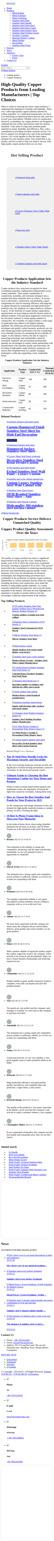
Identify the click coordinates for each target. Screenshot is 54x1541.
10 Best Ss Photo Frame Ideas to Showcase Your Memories (25, 817)
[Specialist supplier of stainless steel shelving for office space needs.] (25, 681)
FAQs (14, 58)
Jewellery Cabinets (20, 35)
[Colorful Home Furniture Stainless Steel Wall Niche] (29, 670)
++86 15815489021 (15, 1438)
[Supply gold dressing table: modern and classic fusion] (27, 702)
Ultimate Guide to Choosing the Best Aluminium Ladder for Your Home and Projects (29, 778)
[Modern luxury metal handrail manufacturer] (25, 691)
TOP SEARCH (20, 1374)
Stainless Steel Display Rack (24, 30)
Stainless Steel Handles (19, 1172)
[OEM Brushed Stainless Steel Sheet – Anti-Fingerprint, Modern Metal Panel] (20, 490)
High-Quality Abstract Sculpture (23, 1164)
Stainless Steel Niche (21, 45)
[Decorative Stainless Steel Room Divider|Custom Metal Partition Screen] (23, 456)
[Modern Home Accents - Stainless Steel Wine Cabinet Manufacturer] (28, 657)
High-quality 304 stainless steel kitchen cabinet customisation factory (25, 508)
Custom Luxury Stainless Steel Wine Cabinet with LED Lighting (24, 485)
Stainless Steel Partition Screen (25, 33)
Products (10, 10)
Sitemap (47, 1371)
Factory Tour (18, 55)
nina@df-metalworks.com (18, 1417)
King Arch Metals (16, 1155)
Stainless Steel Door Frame (24, 28)
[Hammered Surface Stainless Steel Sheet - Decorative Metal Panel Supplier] (21, 445)
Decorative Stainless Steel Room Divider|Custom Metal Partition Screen (25, 462)
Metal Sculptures (19, 18)
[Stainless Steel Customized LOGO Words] (29, 624)
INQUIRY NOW (8, 1355)
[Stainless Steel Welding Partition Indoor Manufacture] (29, 715)
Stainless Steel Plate (20, 20)
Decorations (17, 43)
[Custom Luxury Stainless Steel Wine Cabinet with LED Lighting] (25, 479)
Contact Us (11, 60)
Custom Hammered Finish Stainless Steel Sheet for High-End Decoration (25, 430)
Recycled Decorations (18, 1157)
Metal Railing (18, 13)
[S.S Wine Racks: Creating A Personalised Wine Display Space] (29, 729)
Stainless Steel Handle (22, 23)
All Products (33, 1374)
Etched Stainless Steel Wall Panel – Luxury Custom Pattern (26, 474)
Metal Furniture (19, 15)
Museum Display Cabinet (23, 38)
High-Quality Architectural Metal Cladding (27, 1174)
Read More (12, 440)
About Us (11, 53)
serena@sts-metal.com (23, 1342)
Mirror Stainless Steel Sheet (24, 639)
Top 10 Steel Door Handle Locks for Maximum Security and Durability (27, 758)
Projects (10, 48)
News (9, 50)
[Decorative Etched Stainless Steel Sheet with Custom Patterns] (28, 740)
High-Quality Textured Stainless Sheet (25, 1162)
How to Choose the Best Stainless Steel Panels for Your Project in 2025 (28, 799)
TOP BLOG (6, 1374)
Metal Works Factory (18, 1160)
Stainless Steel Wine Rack (23, 25)
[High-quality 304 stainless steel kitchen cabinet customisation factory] (22, 502)
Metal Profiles (18, 40)
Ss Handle (13, 1152)
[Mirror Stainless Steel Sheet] (27, 635)
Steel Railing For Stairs (19, 1167)
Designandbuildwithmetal (20, 1177)
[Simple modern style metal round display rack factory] (22, 646)
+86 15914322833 (22, 1340)
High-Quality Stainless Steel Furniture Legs (28, 1169)
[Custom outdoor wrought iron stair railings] (29, 611)
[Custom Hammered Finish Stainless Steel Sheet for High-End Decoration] (23, 422)
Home (9, 8)
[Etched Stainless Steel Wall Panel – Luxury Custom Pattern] (21, 468)
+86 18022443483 (15, 1462)
